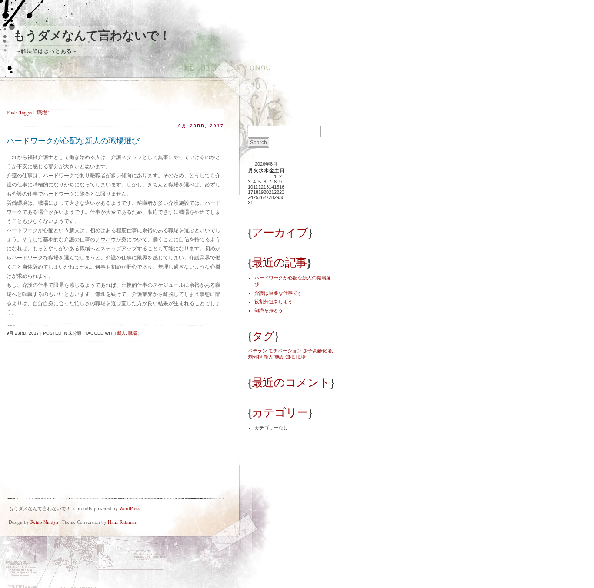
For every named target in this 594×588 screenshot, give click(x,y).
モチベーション (285, 350)
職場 (132, 333)
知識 (290, 356)
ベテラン (257, 350)
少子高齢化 (315, 350)
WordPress (129, 508)
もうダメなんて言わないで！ (91, 35)
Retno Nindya (44, 521)
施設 (279, 356)
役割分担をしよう (273, 301)
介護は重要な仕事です (278, 293)
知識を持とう (268, 310)
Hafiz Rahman (122, 521)
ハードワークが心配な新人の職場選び (73, 140)
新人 (121, 333)
